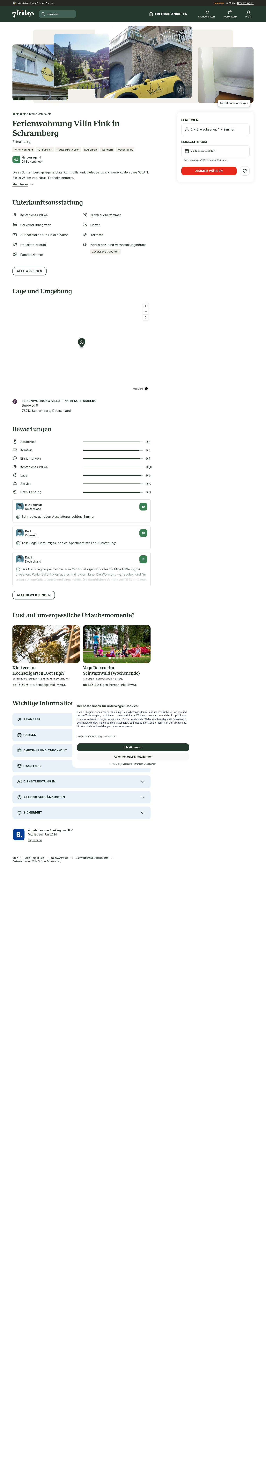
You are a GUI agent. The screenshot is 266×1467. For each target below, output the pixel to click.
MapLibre (138, 388)
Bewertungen (245, 2)
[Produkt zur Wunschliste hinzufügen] (75, 630)
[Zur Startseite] (23, 14)
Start (15, 858)
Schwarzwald (60, 858)
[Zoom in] (146, 306)
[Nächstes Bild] (73, 644)
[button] (20, 184)
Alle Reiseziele (34, 858)
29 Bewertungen (32, 161)
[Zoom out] (146, 311)
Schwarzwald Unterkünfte (92, 858)
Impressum (35, 840)
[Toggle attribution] (146, 388)
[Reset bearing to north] (146, 317)
